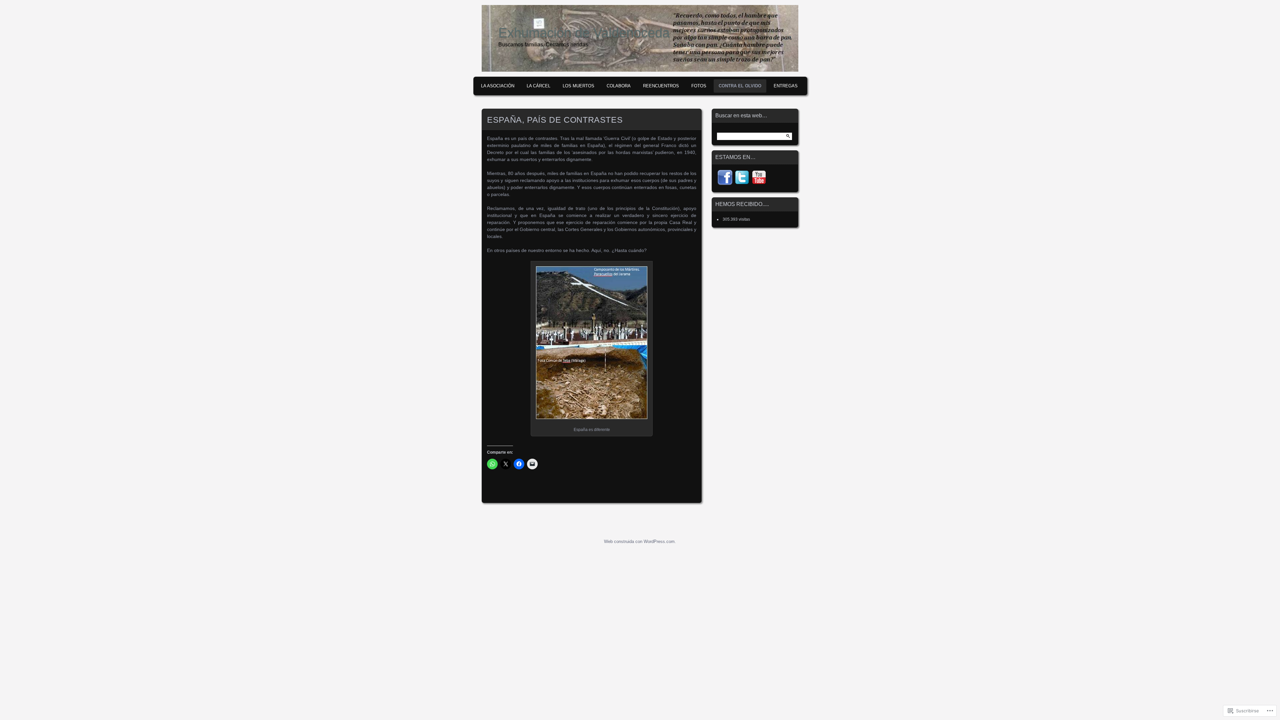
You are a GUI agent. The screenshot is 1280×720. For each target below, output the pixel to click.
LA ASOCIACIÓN (497, 85)
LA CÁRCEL (538, 85)
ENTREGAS (786, 85)
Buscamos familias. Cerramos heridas (543, 44)
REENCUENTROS (661, 85)
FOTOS (698, 85)
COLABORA (619, 85)
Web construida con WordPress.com (639, 541)
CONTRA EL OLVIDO (740, 85)
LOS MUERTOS (578, 85)
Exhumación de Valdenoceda (584, 32)
